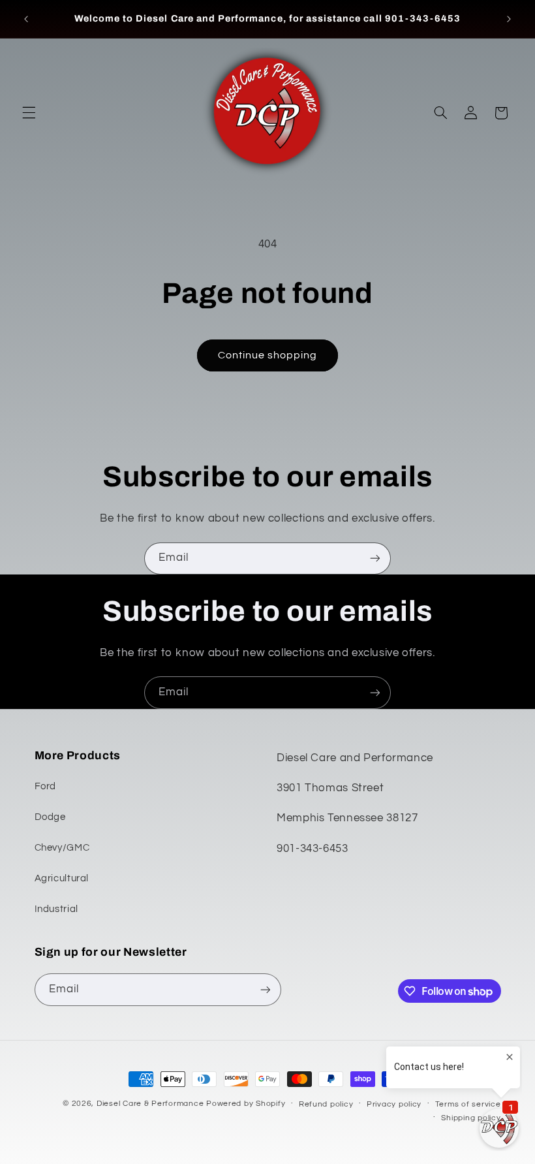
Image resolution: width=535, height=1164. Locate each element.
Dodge (50, 817)
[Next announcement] (509, 19)
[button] (29, 113)
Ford (46, 786)
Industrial (56, 909)
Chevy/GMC (62, 848)
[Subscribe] (375, 558)
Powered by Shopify (245, 1103)
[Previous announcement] (26, 19)
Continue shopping (268, 355)
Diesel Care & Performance (150, 1103)
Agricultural (62, 878)
